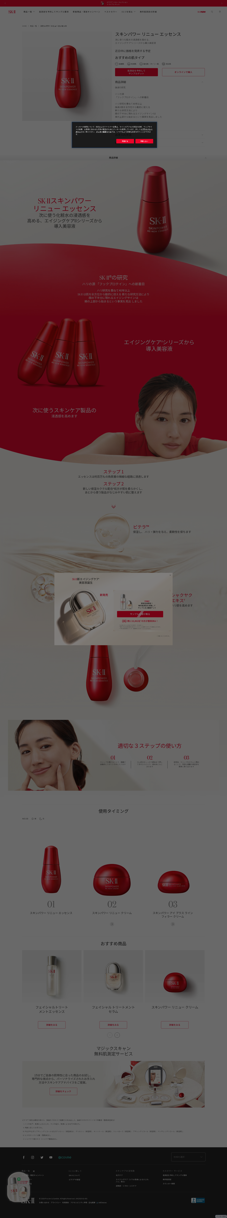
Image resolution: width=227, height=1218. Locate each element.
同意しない (144, 141)
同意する (125, 141)
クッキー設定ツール (104, 132)
